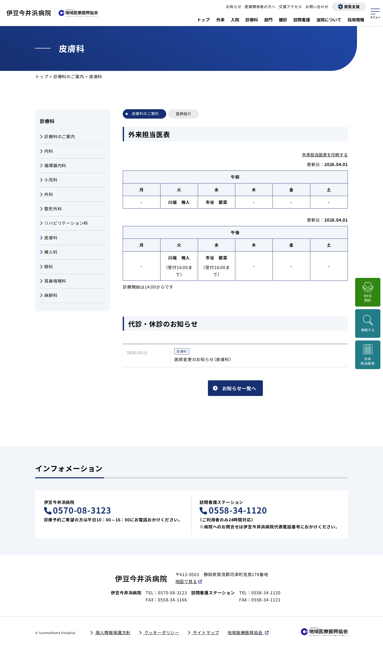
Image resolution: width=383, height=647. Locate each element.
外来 (220, 19)
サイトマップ (205, 632)
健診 (283, 19)
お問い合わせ (317, 6)
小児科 (50, 180)
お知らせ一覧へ (239, 388)
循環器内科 (55, 165)
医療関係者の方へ (260, 6)
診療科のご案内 (68, 76)
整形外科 (53, 208)
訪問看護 (301, 19)
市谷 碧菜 (216, 202)
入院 (235, 19)
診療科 (251, 19)
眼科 (48, 266)
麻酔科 (50, 295)
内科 (48, 151)
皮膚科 (50, 237)
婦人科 (50, 252)
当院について (328, 19)
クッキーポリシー (161, 632)
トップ (203, 19)
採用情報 (356, 19)
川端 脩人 (179, 202)
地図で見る (186, 581)
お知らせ (233, 6)
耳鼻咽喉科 (55, 281)
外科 (48, 194)
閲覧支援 (352, 6)
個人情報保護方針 (112, 632)
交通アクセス (290, 6)
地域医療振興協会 (245, 632)
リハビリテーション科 (66, 223)
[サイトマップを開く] (375, 12)
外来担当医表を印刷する (325, 154)
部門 (268, 19)
